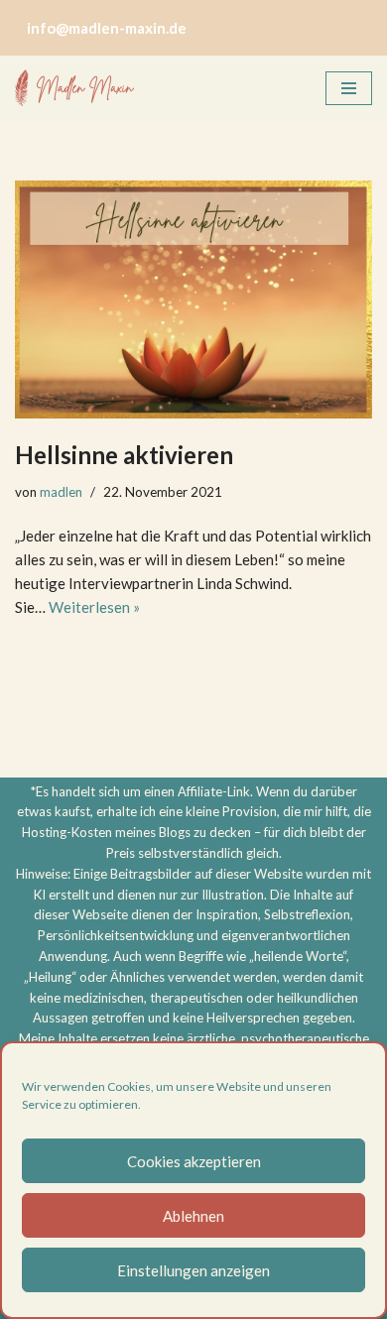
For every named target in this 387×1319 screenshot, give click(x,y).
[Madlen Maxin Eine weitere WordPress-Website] (74, 88)
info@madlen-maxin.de (107, 28)
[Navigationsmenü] (348, 88)
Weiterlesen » (94, 607)
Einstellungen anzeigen (193, 1270)
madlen (61, 492)
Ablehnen (193, 1216)
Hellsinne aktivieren (124, 454)
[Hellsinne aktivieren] (193, 299)
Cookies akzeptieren (194, 1161)
